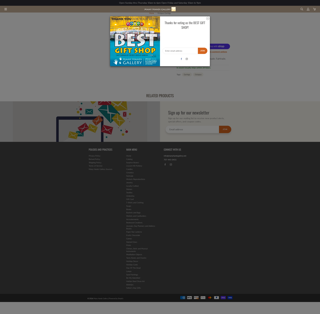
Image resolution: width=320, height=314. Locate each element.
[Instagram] (187, 59)
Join (202, 51)
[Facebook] (181, 59)
